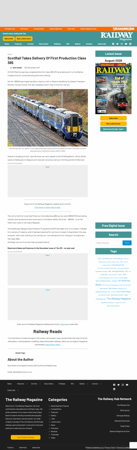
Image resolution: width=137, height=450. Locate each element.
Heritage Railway (118, 271)
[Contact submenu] (101, 383)
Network (114, 281)
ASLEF (100, 258)
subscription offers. (52, 344)
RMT (109, 291)
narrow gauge (123, 278)
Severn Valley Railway (124, 292)
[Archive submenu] (40, 383)
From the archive (118, 265)
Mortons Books (114, 278)
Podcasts (54, 428)
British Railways (118, 258)
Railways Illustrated (101, 292)
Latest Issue (55, 422)
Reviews (54, 431)
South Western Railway (104, 295)
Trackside (55, 434)
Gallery (53, 415)
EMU (121, 262)
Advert (48, 167)
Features (54, 412)
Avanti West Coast (107, 258)
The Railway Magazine (119, 298)
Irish (130, 271)
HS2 (126, 271)
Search (127, 243)
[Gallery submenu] (87, 383)
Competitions (56, 409)
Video (53, 438)
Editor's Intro (115, 262)
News (10, 54)
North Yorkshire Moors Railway (110, 285)
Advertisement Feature (60, 406)
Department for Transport (104, 262)
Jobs (53, 419)
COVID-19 (126, 258)
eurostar (126, 262)
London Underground (104, 278)
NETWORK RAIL (124, 281)
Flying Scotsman (106, 265)
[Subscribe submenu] (18, 390)
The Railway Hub (100, 299)
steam (126, 295)
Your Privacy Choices (25, 437)
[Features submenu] (27, 383)
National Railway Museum (103, 281)
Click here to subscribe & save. (48, 207)
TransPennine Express (107, 302)
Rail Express (104, 288)
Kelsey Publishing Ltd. (95, 447)
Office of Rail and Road (125, 285)
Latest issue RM (113, 274)
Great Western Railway (101, 271)
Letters (119, 274)
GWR (109, 271)
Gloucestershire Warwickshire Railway (107, 268)
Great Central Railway (123, 268)
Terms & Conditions (124, 447)
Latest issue (104, 274)
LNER (124, 274)
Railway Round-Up (122, 288)
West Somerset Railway (113, 305)
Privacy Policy (110, 447)
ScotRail (113, 291)
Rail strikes (113, 288)
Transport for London (120, 302)
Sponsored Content (117, 295)
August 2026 (113, 60)
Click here (64, 324)
